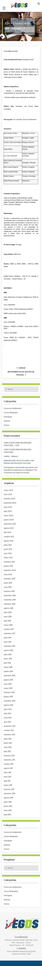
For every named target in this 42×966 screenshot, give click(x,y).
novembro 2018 (10, 600)
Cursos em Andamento (13, 408)
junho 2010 (8, 806)
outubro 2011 (8, 764)
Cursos (21, 368)
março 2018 (8, 625)
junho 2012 (8, 743)
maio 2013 (7, 718)
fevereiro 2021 (9, 562)
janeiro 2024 (9, 520)
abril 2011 (7, 781)
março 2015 (8, 688)
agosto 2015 (8, 680)
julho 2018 (8, 612)
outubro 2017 (9, 629)
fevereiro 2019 (9, 591)
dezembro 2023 (10, 524)
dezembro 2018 (10, 595)
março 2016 (8, 667)
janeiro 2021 (8, 566)
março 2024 (8, 515)
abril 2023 (7, 532)
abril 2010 (7, 814)
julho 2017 (8, 638)
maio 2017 (8, 642)
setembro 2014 (9, 701)
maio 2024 (8, 507)
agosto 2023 (9, 528)
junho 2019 (8, 583)
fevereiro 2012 (9, 756)
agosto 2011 (8, 768)
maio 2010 (8, 810)
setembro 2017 (9, 633)
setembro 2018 (9, 604)
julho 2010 (8, 802)
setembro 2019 (9, 579)
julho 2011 (7, 772)
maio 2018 (8, 616)
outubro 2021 (9, 536)
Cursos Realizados (11, 412)
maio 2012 (8, 747)
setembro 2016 (9, 646)
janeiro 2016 (8, 671)
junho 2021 (8, 549)
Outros (6, 425)
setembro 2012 (9, 734)
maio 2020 (8, 574)
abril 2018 (7, 621)
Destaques (8, 417)
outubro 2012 (9, 730)
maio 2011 (7, 777)
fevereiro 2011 (9, 789)
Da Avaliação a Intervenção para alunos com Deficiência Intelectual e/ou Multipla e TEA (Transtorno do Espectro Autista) (21, 470)
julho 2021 (8, 545)
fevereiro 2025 (9, 499)
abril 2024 (8, 511)
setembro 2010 (9, 793)
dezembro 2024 (10, 503)
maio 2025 (8, 494)
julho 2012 (8, 739)
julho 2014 (8, 709)
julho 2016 (8, 654)
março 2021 (8, 558)
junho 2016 (8, 659)
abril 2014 (7, 713)
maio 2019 (8, 587)
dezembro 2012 (10, 726)
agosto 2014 (8, 705)
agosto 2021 (8, 541)
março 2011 (8, 785)
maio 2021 (8, 553)
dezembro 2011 (9, 760)
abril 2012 (7, 751)
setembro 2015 (9, 675)
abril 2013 (7, 722)
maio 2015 (8, 684)
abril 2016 (7, 663)
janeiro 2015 (8, 697)
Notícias (7, 421)
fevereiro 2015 (9, 692)
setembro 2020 (10, 570)
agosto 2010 (8, 798)
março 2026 (8, 490)
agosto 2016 (8, 650)
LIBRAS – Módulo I (11, 456)
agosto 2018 (8, 608)
